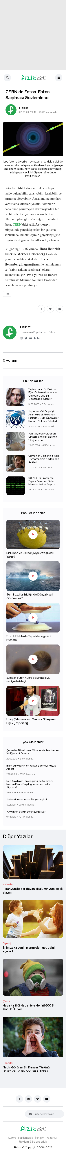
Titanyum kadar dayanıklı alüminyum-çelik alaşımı (33, 890)
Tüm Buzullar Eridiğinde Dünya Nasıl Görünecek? (29, 596)
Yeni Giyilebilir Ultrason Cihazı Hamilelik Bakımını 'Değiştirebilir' (43, 437)
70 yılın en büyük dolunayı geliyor (25, 811)
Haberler (8, 884)
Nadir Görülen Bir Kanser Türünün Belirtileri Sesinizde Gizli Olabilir (27, 1069)
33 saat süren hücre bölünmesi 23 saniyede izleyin (28, 679)
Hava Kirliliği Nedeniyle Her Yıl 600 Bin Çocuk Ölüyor (29, 1007)
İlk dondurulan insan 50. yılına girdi (26, 799)
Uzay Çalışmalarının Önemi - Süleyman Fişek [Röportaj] (31, 721)
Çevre (6, 1001)
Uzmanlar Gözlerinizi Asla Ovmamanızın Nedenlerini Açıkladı (44, 459)
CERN (17, 224)
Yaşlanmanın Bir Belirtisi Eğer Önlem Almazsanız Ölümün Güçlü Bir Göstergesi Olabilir (42, 394)
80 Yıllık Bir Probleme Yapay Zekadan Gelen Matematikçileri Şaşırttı (41, 481)
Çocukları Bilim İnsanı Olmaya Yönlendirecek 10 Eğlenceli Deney (32, 752)
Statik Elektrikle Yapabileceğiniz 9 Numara (29, 638)
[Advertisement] (33, 35)
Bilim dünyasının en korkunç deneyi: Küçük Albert (31, 767)
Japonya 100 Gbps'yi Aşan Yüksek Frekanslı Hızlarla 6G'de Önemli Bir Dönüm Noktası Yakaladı (43, 416)
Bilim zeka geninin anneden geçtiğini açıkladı (29, 949)
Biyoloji (7, 943)
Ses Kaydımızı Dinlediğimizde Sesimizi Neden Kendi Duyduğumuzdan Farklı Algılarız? (29, 784)
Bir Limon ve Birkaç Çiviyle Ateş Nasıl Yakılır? (30, 555)
